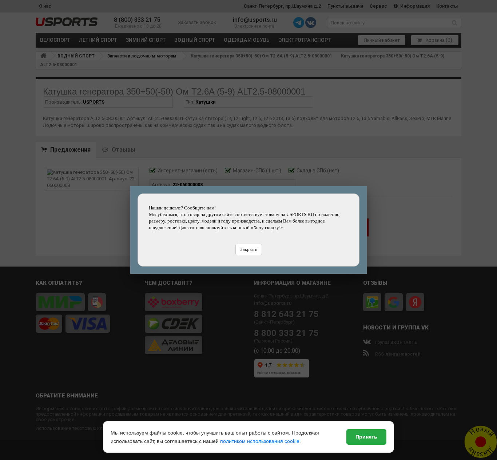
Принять (366, 437)
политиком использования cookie (259, 441)
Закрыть (248, 249)
